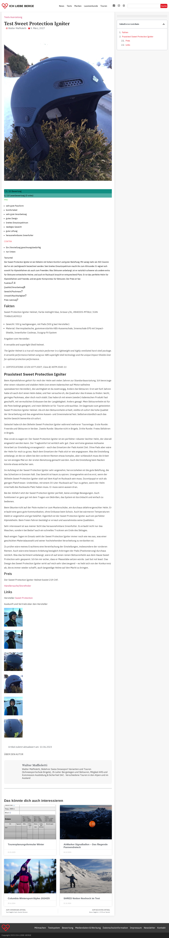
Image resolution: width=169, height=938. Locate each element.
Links (128, 45)
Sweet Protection (24, 598)
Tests (69, 6)
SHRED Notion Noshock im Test (82, 898)
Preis (128, 40)
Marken (78, 6)
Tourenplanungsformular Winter (26, 844)
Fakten (125, 32)
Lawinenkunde (91, 6)
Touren (103, 6)
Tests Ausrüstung (13, 17)
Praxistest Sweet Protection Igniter (137, 36)
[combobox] (144, 6)
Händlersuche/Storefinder (17, 585)
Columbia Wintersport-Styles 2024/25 (29, 898)
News (61, 6)
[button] (164, 24)
